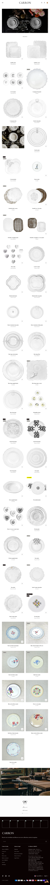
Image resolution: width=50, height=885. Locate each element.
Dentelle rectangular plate (13, 237)
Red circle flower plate (13, 674)
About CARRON (5, 849)
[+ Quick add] (22, 59)
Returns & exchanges (18, 853)
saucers (33, 863)
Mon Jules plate (13, 412)
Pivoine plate (36, 529)
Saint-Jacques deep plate (37, 587)
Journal (3, 862)
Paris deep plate (13, 470)
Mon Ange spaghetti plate (13, 383)
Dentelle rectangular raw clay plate (37, 237)
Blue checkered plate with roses (37, 645)
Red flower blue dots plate (13, 733)
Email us (36, 853)
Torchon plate (37, 616)
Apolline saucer (37, 62)
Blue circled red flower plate (37, 733)
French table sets (40, 869)
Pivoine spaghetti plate (13, 558)
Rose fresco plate (13, 762)
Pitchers (32, 861)
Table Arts (33, 857)
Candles (39, 863)
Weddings (4, 864)
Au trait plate (13, 91)
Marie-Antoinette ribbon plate (37, 325)
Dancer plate (36, 179)
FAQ (3, 853)
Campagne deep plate (37, 91)
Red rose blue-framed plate (13, 645)
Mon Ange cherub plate (13, 354)
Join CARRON (5, 860)
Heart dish (13, 266)
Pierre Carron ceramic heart (13, 529)
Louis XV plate (37, 266)
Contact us (4, 851)
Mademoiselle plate (13, 295)
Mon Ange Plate (37, 354)
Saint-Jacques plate (13, 616)
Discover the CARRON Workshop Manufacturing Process (25, 783)
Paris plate (37, 470)
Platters (32, 860)
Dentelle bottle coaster (13, 208)
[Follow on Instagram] (6, 876)
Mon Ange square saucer (37, 383)
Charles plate (37, 150)
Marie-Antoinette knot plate (13, 325)
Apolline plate (13, 62)
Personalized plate (37, 499)
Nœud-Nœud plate (13, 441)
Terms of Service (17, 855)
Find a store (4, 855)
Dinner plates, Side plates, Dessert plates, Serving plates (35, 859)
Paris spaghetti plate (13, 499)
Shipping (16, 849)
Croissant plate (13, 179)
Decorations (35, 864)
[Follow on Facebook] (3, 876)
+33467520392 (31, 853)
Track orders (16, 851)
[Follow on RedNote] (9, 876)
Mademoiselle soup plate (37, 295)
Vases (37, 863)
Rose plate (37, 558)
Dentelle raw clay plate (36, 208)
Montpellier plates (36, 412)
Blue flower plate (37, 674)
